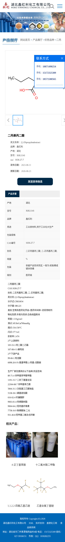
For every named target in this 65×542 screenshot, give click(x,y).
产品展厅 (37, 40)
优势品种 (49, 40)
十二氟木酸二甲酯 (45, 464)
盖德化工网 (52, 523)
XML (31, 523)
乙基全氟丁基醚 (45, 505)
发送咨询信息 (35, 181)
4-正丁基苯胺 (19, 464)
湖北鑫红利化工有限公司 (14, 523)
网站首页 (25, 40)
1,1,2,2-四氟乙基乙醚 (19, 505)
